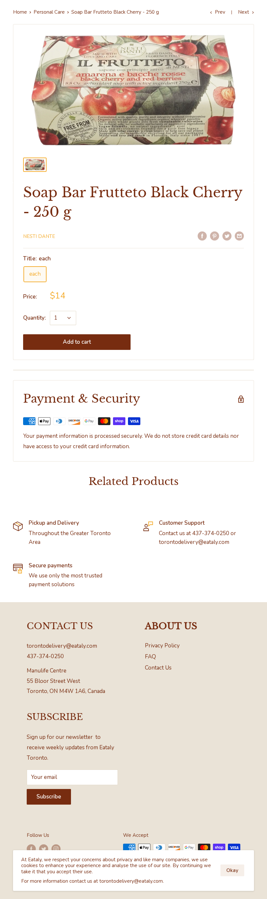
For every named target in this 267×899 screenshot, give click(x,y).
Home (20, 12)
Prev (220, 12)
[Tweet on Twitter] (227, 235)
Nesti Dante (39, 236)
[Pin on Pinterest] (214, 235)
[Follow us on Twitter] (43, 848)
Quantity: (34, 318)
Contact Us (158, 667)
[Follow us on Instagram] (56, 848)
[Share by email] (239, 235)
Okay (232, 870)
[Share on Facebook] (202, 235)
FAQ (150, 656)
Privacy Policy (162, 645)
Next (243, 12)
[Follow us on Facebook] (31, 848)
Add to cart (77, 342)
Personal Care (49, 12)
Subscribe (48, 796)
